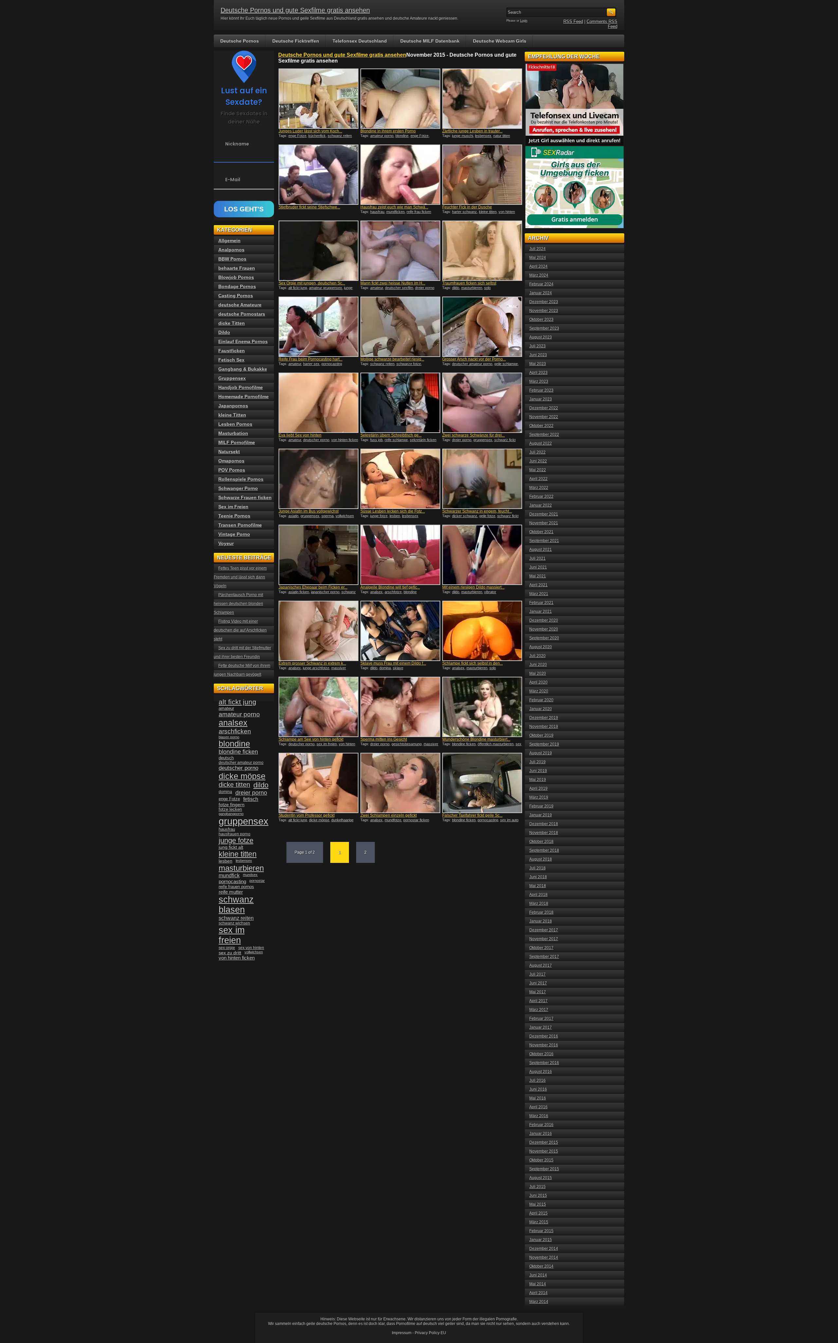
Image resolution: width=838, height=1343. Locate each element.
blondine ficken (464, 744)
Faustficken (231, 350)
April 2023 (538, 372)
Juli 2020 (537, 655)
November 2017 (543, 939)
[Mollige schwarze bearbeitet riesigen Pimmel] (400, 327)
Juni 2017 (538, 983)
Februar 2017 (541, 1018)
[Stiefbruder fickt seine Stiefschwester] (318, 175)
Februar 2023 (541, 390)
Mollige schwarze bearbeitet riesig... (392, 359)
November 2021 (543, 523)
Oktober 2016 (541, 1054)
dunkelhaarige (342, 820)
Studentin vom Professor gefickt (307, 815)
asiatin (293, 516)
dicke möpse (319, 820)
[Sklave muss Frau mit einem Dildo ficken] (400, 631)
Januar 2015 (540, 1239)
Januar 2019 (540, 815)
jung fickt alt (231, 847)
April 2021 (538, 585)
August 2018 (540, 859)
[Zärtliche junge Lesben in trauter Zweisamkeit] (482, 98)
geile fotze (487, 516)
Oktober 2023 (541, 319)
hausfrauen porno (234, 834)
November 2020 (543, 629)
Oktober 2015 (541, 1160)
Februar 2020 (541, 700)
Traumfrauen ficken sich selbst (469, 283)
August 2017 (540, 965)
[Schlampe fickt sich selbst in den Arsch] (482, 631)
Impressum (401, 1333)
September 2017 (544, 956)
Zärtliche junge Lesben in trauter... (472, 131)
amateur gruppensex (325, 288)
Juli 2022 (537, 452)
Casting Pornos (235, 295)
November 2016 (543, 1045)
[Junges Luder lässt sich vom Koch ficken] (318, 98)
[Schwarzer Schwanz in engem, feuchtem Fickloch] (482, 479)
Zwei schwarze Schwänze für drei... (473, 435)
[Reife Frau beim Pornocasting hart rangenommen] (318, 327)
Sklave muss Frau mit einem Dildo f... (393, 663)
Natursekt (229, 451)
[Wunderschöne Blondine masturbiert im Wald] (482, 707)
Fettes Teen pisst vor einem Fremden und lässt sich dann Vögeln (240, 577)
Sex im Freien (233, 506)
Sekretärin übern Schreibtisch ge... (391, 435)
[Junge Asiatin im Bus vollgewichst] (318, 479)
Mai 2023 (537, 363)
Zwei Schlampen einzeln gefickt (388, 815)
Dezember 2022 (543, 408)
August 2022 (540, 443)
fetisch (250, 799)
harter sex (311, 364)
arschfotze (393, 592)
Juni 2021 (538, 567)
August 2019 (540, 753)
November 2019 (543, 726)
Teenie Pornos (234, 515)
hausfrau (377, 212)
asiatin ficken (298, 592)
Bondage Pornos (237, 286)
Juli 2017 (537, 974)
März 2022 (538, 487)
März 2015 (538, 1222)
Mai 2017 (537, 992)
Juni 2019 (538, 771)
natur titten (501, 136)
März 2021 (538, 594)
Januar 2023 (540, 399)
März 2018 (538, 903)
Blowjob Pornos (236, 277)
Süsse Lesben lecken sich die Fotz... (392, 511)
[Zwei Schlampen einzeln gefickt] (400, 783)
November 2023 (543, 310)
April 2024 (538, 266)
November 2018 (543, 832)
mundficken (395, 212)
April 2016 (538, 1107)
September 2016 (544, 1063)
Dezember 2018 (543, 824)
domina (385, 668)
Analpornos (231, 249)
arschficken (235, 731)
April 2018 (538, 894)
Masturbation (233, 433)
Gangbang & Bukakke (242, 369)
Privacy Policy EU (430, 1333)
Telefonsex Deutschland (360, 41)
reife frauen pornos (236, 886)
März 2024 (538, 275)
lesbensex (483, 136)
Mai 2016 (537, 1098)
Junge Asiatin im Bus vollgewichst (308, 511)
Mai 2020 (537, 673)
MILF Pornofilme (236, 442)
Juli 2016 (537, 1080)
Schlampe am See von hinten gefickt (311, 739)
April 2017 (538, 1001)
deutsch (226, 757)
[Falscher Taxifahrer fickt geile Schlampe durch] (482, 783)
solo (487, 288)
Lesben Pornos (235, 424)
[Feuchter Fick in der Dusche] (482, 175)
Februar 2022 (541, 496)
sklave (398, 668)
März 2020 (538, 691)
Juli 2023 (537, 346)
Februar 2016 (541, 1124)
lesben (395, 516)
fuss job (376, 440)
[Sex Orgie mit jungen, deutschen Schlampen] (318, 251)
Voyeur (226, 543)
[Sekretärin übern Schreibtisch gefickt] (400, 403)
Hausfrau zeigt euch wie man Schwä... (394, 207)
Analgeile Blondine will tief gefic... (390, 587)
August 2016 (540, 1071)
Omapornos (231, 460)
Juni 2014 (538, 1275)
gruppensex (482, 440)
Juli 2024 (537, 248)
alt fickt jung (297, 288)
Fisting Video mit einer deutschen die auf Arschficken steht (240, 630)
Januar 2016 (540, 1133)
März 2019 (538, 797)
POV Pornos (231, 470)
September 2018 (544, 850)
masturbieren (471, 288)
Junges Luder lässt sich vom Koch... (310, 131)
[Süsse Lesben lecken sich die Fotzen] (400, 479)
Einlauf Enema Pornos (243, 341)
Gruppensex (232, 378)
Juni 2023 (538, 355)
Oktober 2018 (541, 841)
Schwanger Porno (238, 488)
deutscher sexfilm (399, 288)
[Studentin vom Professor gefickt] (318, 783)
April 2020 (538, 682)
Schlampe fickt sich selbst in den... (472, 663)
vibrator (490, 592)
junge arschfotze (316, 668)
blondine (402, 136)
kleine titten (488, 212)
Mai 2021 (537, 576)
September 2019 (544, 744)
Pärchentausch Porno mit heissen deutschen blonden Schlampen (238, 604)
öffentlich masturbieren (496, 744)
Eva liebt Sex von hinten (300, 435)
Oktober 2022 (541, 425)
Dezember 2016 (543, 1036)
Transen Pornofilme (240, 525)
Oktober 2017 (541, 947)
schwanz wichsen (234, 923)
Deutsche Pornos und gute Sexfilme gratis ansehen (295, 10)
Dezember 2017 (543, 930)
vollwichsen (345, 516)
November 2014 (543, 1257)
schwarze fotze (408, 364)
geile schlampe (506, 364)
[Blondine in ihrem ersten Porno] (400, 98)
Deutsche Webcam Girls (499, 41)
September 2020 (544, 638)
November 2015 (543, 1151)
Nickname (237, 144)
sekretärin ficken (423, 440)
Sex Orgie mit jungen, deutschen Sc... (312, 283)
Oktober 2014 (541, 1266)
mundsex (250, 875)
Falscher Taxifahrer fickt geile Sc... (472, 815)
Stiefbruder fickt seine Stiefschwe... (309, 207)
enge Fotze (297, 136)
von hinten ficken (344, 440)
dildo (455, 288)
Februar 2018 (541, 912)
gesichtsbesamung (407, 744)
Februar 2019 (541, 806)
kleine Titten (232, 415)
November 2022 (543, 417)
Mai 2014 (537, 1284)
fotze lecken (230, 809)
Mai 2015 (537, 1204)
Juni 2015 (538, 1195)
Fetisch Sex (231, 359)
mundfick (229, 875)
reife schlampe (396, 440)
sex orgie (227, 947)
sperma (327, 516)
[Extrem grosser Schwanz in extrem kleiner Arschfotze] (318, 631)
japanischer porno (325, 592)
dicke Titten (231, 323)
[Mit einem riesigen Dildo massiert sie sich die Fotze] (482, 555)
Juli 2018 (537, 868)
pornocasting (331, 364)
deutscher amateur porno (472, 364)
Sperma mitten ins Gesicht (383, 739)
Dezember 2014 (543, 1248)
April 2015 (538, 1213)
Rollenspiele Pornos (241, 479)
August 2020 (540, 647)
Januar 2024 (540, 293)
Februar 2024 (541, 284)
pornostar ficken (416, 820)
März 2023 (538, 381)
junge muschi (462, 136)
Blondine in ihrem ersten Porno (388, 131)
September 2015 (544, 1169)
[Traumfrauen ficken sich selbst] (482, 251)
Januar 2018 (540, 921)
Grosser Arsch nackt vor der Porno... (474, 359)
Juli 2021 (537, 558)
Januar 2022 (540, 505)
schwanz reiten (340, 136)
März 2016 (538, 1116)
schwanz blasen (236, 905)
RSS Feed (573, 21)
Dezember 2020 (543, 620)
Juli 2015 (537, 1186)
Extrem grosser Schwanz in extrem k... (312, 663)
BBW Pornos (232, 259)
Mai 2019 (537, 779)
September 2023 (544, 328)
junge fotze (379, 516)
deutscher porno (316, 440)
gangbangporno (231, 814)
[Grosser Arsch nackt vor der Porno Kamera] (482, 327)
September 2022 (544, 434)
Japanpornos (233, 405)
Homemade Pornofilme (243, 396)
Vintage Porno (234, 534)
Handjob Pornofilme (240, 387)
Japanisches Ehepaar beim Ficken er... (313, 587)
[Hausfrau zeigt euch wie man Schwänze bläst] (400, 175)
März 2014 (538, 1301)
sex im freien (327, 744)
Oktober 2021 (541, 532)
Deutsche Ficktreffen (295, 41)
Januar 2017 (540, 1027)
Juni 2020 (538, 664)
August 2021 (540, 549)
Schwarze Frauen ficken (245, 497)
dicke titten (234, 784)
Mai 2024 (537, 257)
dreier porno (424, 288)
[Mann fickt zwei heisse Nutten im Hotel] (400, 251)
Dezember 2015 (543, 1142)
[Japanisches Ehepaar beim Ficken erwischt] (318, 555)
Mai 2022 (537, 470)
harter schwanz (464, 212)
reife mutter (231, 892)
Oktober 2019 (541, 735)
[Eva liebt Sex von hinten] (318, 403)
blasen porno (229, 737)
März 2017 (538, 1009)
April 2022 (538, 479)
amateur (376, 288)
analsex (376, 592)
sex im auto (509, 820)
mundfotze (393, 820)
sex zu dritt (230, 952)
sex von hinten (251, 947)
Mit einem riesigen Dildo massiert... (473, 587)
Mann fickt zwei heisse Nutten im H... (392, 283)
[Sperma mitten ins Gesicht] (400, 707)
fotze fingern (232, 804)
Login (523, 20)
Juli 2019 (537, 762)
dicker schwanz (464, 516)
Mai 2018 (537, 886)
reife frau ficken (419, 212)
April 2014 (538, 1293)
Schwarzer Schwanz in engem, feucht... (477, 511)
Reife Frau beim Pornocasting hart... (310, 359)
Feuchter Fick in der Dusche (467, 207)
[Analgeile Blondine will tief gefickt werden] (400, 555)
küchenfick (317, 136)
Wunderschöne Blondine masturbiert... (476, 739)
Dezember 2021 (543, 514)
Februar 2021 (541, 602)
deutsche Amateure (240, 304)
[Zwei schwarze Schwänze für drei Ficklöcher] (482, 403)
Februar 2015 (541, 1231)
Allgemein (229, 240)
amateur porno (381, 136)
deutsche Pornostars (241, 314)
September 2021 (544, 540)
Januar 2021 (540, 611)
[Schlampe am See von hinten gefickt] (318, 707)
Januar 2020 (540, 709)
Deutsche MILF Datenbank (430, 41)
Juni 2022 (538, 461)
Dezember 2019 (543, 717)
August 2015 (540, 1178)
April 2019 (538, 788)
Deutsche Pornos (239, 41)
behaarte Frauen (236, 268)
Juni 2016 (538, 1089)
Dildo (224, 332)
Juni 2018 (538, 877)
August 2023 (540, 337)
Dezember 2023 (543, 302)
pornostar (257, 881)
